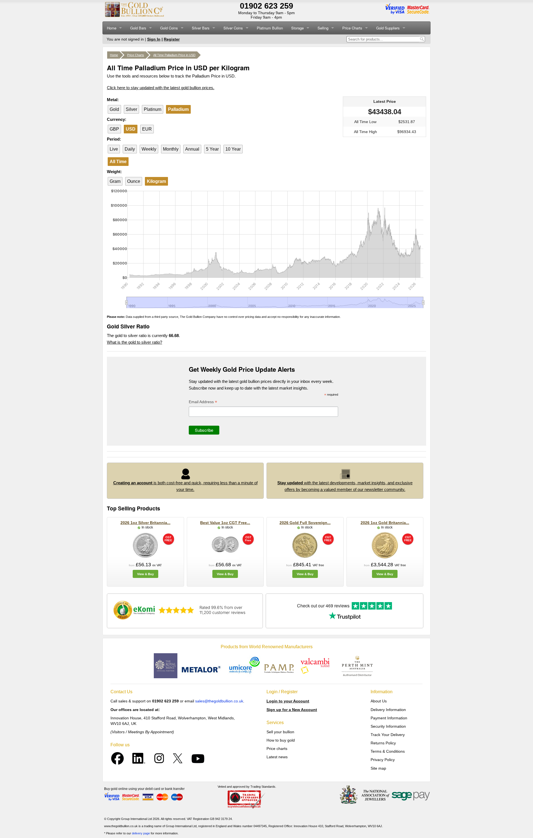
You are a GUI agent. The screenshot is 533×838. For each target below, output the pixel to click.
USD (130, 129)
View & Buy (145, 574)
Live (114, 149)
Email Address (203, 402)
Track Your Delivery (388, 734)
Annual (192, 149)
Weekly (149, 149)
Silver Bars (201, 28)
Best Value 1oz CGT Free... (225, 522)
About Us (379, 701)
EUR (147, 129)
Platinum (152, 109)
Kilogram (156, 181)
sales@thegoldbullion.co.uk (219, 701)
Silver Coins (233, 28)
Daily (130, 149)
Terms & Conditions (388, 751)
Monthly (170, 149)
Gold (114, 109)
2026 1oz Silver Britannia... (145, 522)
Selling (323, 28)
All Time (118, 161)
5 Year (212, 149)
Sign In (153, 39)
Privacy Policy (383, 759)
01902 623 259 (266, 5)
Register (172, 39)
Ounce (133, 181)
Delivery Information (388, 709)
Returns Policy (383, 743)
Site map (378, 768)
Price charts (276, 748)
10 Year (233, 149)
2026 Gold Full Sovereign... (305, 522)
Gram (115, 181)
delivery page (141, 833)
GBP (114, 129)
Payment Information (389, 718)
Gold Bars (138, 28)
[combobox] (382, 39)
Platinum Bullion (270, 28)
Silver (131, 109)
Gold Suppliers (388, 28)
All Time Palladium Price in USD (174, 55)
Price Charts (352, 28)
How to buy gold (280, 740)
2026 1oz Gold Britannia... (385, 522)
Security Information (388, 726)
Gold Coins (169, 28)
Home (111, 28)
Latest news (277, 757)
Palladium (178, 109)
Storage (297, 28)
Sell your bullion (280, 732)
